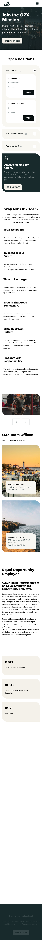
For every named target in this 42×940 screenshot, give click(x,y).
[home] (7, 3)
